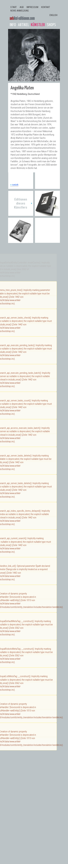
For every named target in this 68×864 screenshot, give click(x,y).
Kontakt (45, 7)
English (54, 15)
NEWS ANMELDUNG (19, 10)
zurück (15, 184)
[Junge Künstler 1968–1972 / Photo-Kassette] (47, 214)
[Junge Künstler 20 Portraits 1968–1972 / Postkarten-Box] (20, 241)
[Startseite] (22, 18)
